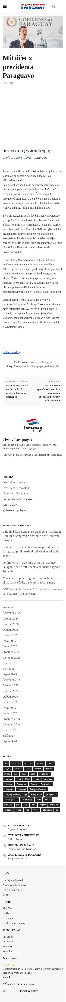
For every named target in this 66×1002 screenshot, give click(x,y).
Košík (6, 913)
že (57, 810)
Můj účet (7, 908)
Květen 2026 (11, 624)
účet (58, 366)
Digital (7, 768)
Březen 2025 (10, 702)
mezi (19, 779)
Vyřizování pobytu (14, 510)
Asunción (28, 763)
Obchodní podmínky (14, 923)
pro (17, 804)
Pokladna (8, 918)
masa (24, 774)
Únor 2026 (9, 641)
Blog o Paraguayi (12, 889)
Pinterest (7, 946)
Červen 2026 (11, 618)
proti (25, 804)
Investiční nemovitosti (17, 488)
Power (48, 799)
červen (19, 157)
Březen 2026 (10, 635)
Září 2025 (9, 668)
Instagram (8, 941)
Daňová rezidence (14, 482)
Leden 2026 (10, 646)
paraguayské (51, 794)
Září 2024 (9, 735)
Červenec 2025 (12, 680)
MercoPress (44, 774)
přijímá (43, 804)
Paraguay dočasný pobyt (41, 784)
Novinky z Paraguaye (41, 362)
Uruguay (8, 810)
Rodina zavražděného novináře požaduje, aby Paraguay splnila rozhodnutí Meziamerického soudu (31, 551)
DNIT (28, 768)
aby (5, 763)
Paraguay (8, 784)
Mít (29, 366)
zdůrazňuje (47, 810)
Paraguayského (10, 799)
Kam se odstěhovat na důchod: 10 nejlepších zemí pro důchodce (17, 391)
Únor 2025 (9, 707)
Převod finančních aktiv (18, 499)
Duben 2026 (10, 629)
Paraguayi (21, 789)
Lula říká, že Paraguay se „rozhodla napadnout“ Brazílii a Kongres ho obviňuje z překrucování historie (32, 536)
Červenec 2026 (12, 613)
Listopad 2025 (12, 657)
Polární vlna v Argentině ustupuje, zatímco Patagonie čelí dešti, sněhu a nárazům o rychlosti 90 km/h (33, 567)
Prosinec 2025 (11, 652)
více (27, 810)
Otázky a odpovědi (13, 880)
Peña (39, 799)
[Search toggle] (53, 6)
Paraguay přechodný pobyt (15, 794)
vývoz (35, 810)
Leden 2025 (10, 713)
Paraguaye (8, 789)
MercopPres (20, 366)
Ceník (6, 894)
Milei (27, 779)
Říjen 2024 (9, 730)
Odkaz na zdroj (11, 352)
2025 (29, 157)
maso (33, 774)
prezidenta (49, 366)
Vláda (18, 810)
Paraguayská (36, 794)
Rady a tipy (10, 504)
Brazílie (40, 763)
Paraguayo (37, 366)
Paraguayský (26, 799)
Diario (50, 763)
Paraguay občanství (38, 789)
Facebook (8, 936)
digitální (17, 768)
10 (11, 157)
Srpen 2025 (10, 674)
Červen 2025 (11, 685)
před (34, 804)
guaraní (49, 768)
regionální (54, 804)
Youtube (7, 951)
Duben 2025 (10, 696)
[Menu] (8, 6)
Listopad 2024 (12, 724)
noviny (37, 779)
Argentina (16, 763)
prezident (8, 804)
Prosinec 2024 (11, 719)
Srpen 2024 (10, 741)
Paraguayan (21, 784)
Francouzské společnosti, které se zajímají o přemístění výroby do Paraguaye (48, 393)
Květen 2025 (11, 691)
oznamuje (48, 779)
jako (16, 774)
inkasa (7, 774)
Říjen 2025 (9, 663)
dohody (38, 768)
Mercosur (8, 779)
